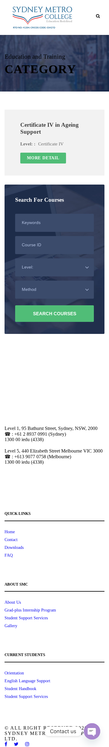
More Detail (43, 158)
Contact (11, 539)
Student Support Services (26, 618)
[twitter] (16, 744)
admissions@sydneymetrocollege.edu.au (38, 484)
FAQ (9, 555)
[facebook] (6, 744)
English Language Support (27, 681)
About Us (13, 602)
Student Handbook (20, 688)
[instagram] (27, 744)
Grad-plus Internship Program (30, 610)
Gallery (11, 626)
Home (10, 532)
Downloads (14, 547)
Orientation (14, 673)
